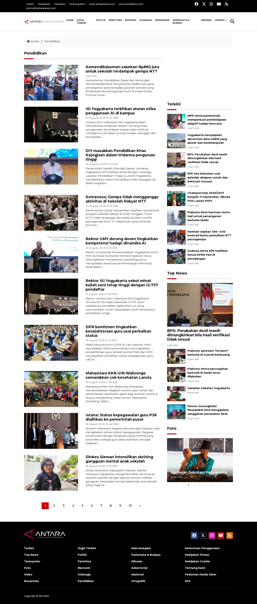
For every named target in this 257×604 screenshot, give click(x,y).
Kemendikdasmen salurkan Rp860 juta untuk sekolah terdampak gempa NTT (122, 69)
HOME (70, 20)
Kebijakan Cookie (197, 561)
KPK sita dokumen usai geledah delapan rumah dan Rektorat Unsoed (207, 177)
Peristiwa (115, 20)
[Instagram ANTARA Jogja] (211, 4)
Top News (59, 4)
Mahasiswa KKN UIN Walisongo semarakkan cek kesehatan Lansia (118, 375)
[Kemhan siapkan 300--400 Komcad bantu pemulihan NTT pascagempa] (176, 237)
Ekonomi (130, 20)
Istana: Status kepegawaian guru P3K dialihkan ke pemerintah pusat (121, 417)
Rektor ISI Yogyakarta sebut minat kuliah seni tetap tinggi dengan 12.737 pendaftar (122, 285)
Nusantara (31, 581)
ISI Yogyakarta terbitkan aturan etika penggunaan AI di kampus (121, 111)
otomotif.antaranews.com (41, 8)
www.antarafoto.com (131, 4)
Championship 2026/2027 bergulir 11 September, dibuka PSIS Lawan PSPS (208, 197)
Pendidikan (162, 20)
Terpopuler (44, 4)
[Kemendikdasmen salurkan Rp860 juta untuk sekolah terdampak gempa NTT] (51, 82)
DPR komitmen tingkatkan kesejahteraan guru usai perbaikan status (118, 331)
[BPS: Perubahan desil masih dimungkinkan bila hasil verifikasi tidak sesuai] (176, 160)
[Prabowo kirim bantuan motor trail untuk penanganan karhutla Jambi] (176, 217)
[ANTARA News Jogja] (44, 21)
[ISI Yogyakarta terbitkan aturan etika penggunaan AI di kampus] (51, 124)
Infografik (138, 581)
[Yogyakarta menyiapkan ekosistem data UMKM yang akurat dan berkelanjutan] (176, 140)
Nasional (137, 574)
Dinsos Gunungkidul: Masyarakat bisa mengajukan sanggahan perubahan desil (208, 410)
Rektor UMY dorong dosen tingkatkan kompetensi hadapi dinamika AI (122, 241)
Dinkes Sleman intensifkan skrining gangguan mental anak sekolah (119, 459)
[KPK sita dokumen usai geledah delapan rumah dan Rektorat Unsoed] (176, 179)
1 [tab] (189, 485)
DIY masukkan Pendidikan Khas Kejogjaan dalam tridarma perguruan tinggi (120, 155)
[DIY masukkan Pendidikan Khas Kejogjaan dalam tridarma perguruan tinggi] (51, 166)
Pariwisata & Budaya (181, 21)
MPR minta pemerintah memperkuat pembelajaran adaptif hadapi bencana (206, 119)
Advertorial (139, 568)
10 (130, 505)
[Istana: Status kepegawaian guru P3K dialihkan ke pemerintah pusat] (51, 430)
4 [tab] (206, 485)
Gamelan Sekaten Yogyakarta (208, 388)
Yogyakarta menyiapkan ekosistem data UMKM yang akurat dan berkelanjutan (207, 139)
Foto (171, 428)
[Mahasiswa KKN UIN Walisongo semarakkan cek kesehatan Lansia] (51, 389)
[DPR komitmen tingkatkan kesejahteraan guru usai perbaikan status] (51, 342)
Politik (101, 20)
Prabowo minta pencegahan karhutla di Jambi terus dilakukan (207, 372)
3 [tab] (200, 485)
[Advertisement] (200, 74)
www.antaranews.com (102, 4)
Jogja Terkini (81, 21)
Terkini (30, 4)
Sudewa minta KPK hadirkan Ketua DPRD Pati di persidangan (207, 254)
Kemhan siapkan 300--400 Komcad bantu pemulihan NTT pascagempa (209, 235)
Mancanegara (141, 548)
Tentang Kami (77, 4)
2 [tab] (194, 485)
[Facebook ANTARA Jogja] (196, 4)
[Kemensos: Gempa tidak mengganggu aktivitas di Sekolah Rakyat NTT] (51, 212)
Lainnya (219, 20)
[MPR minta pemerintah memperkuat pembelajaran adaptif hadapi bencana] (176, 121)
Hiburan (206, 20)
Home (35, 41)
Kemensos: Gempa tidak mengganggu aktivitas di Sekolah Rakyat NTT (122, 199)
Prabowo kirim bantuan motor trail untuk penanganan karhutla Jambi (208, 216)
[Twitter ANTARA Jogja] (204, 4)
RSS (188, 581)
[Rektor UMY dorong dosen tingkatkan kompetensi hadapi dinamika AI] (51, 254)
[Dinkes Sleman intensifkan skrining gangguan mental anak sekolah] (51, 472)
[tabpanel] (200, 460)
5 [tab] (211, 485)
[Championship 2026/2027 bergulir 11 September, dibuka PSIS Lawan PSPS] (176, 198)
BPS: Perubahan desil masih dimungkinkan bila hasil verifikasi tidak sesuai (207, 158)
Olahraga (145, 20)
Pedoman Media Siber (200, 574)
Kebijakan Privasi (197, 554)
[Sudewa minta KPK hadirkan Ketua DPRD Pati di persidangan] (176, 256)
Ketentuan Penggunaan (202, 548)
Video (28, 574)
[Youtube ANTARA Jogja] (219, 4)
